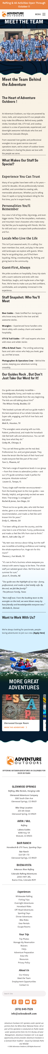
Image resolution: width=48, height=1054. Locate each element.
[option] (21, 712)
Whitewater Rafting (24, 896)
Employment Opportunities (24, 981)
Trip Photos (24, 939)
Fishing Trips (24, 899)
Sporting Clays (24, 913)
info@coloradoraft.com (24, 1013)
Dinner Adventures (24, 916)
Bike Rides (24, 920)
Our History (24, 974)
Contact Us (24, 985)
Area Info (24, 955)
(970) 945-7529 (24, 1009)
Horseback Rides (24, 906)
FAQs (24, 949)
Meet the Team (24, 978)
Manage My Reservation (24, 942)
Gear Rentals (24, 923)
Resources (24, 959)
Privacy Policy (24, 962)
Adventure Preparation (24, 952)
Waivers (24, 945)
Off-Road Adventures (24, 909)
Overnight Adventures (24, 903)
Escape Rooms (24, 926)
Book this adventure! (14, 727)
